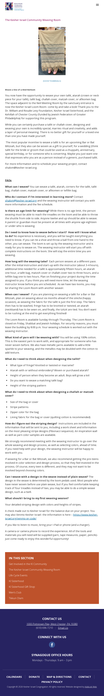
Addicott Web (91, 686)
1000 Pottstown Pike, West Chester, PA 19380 (52, 624)
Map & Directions (59, 677)
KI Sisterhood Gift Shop (22, 586)
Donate (34, 677)
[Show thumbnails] (52, 81)
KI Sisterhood (16, 581)
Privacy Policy (52, 682)
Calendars (14, 677)
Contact (85, 677)
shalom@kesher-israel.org (21, 200)
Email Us (63, 628)
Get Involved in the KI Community (28, 564)
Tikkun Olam (16, 598)
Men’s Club (15, 592)
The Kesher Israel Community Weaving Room (34, 569)
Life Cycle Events (18, 575)
